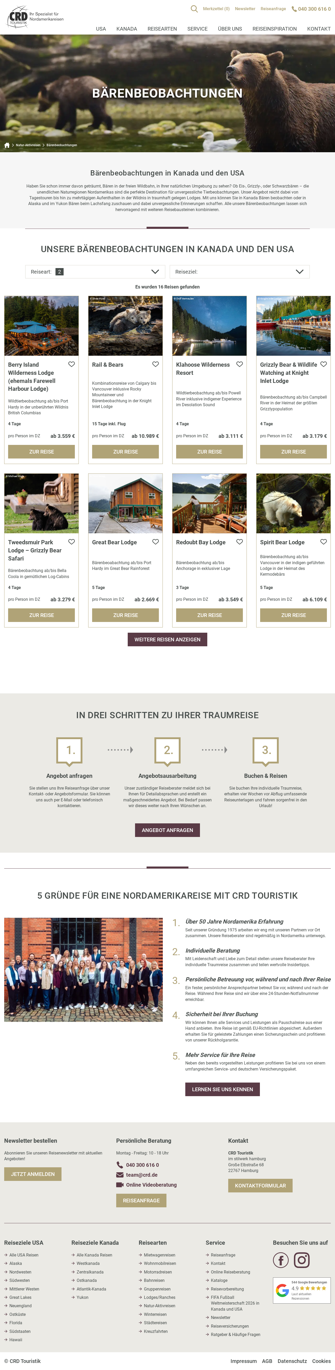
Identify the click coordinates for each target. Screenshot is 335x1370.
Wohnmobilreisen (160, 1263)
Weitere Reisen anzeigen (167, 639)
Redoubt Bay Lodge (201, 542)
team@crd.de (142, 1175)
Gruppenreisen (157, 1289)
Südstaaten (20, 1331)
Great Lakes (20, 1297)
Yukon (82, 1297)
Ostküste (17, 1314)
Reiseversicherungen (230, 1326)
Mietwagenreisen (159, 1255)
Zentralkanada (90, 1272)
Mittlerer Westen (24, 1289)
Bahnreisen (154, 1280)
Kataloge (219, 1280)
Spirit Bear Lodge (282, 542)
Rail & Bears (107, 364)
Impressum (244, 1361)
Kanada (126, 29)
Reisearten (162, 29)
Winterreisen (155, 1314)
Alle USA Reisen (23, 1255)
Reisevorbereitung (227, 1289)
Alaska (15, 1263)
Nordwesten (20, 1272)
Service (197, 29)
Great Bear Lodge (114, 542)
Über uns (230, 29)
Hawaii (15, 1339)
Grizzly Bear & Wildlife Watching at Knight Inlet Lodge (288, 372)
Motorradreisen (158, 1272)
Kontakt (218, 1263)
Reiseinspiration (275, 29)
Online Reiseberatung (230, 1272)
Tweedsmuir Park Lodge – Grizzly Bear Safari (35, 550)
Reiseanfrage (273, 8)
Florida (15, 1322)
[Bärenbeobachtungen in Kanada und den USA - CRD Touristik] (33, 26)
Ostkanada (87, 1280)
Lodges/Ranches (159, 1297)
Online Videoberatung (151, 1185)
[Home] (7, 145)
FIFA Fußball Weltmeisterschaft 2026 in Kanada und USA (235, 1303)
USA (101, 29)
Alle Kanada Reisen (94, 1255)
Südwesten (19, 1280)
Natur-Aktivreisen (28, 145)
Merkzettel (216, 8)
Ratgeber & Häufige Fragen (235, 1334)
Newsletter (245, 8)
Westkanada (88, 1263)
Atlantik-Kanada (91, 1289)
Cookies (321, 1361)
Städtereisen (155, 1322)
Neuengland (20, 1305)
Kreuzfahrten (156, 1331)
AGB (267, 1361)
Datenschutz (292, 1361)
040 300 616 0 (142, 1165)
